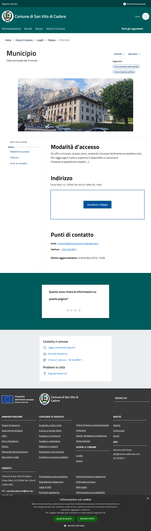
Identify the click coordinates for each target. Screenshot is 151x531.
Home (8, 40)
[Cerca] (145, 16)
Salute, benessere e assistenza (91, 435)
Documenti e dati (10, 457)
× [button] (148, 498)
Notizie (116, 425)
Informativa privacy (86, 482)
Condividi (118, 54)
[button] (75, 525)
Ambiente (81, 430)
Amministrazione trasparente (91, 476)
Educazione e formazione (51, 452)
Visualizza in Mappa (97, 204)
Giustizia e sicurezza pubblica (53, 457)
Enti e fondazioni (10, 441)
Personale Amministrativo (15, 452)
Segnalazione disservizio (51, 482)
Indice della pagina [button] (18, 142)
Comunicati (119, 430)
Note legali (81, 487)
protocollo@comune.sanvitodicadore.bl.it (78, 243)
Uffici (4, 436)
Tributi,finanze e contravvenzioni (92, 425)
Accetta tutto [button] (64, 519)
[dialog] (75, 513)
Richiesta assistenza (49, 492)
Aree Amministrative (12, 430)
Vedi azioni (133, 54)
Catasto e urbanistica (49, 441)
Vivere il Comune (24, 40)
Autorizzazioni (83, 441)
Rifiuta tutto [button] (87, 518)
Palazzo (51, 40)
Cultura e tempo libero (50, 430)
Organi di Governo (11, 425)
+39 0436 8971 (69, 249)
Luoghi (40, 40)
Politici (5, 446)
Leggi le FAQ (45, 487)
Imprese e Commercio (49, 436)
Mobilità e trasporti (48, 446)
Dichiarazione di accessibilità (90, 492)
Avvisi (116, 436)
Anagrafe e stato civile (50, 425)
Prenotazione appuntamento (53, 476)
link (103, 512)
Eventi (79, 461)
